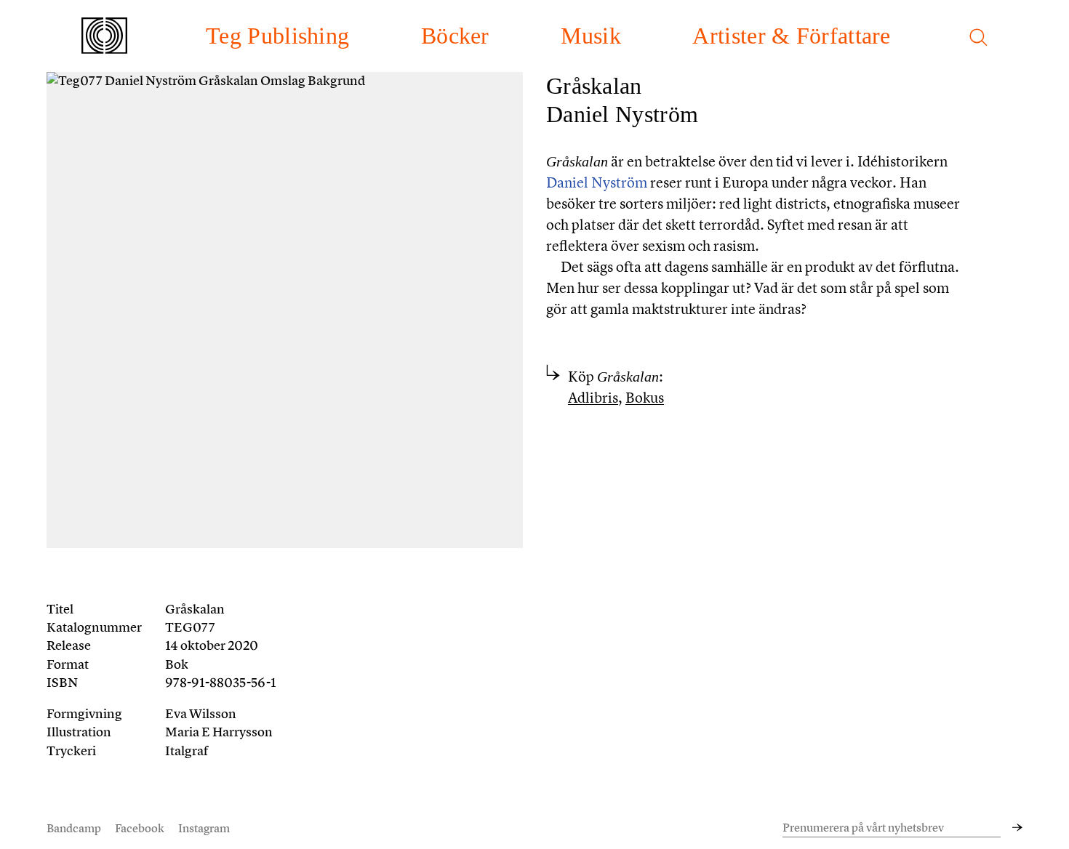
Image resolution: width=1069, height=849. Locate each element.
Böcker (455, 36)
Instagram (204, 828)
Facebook (139, 828)
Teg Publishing (277, 36)
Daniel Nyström (622, 114)
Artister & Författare (791, 36)
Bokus (644, 398)
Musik (591, 36)
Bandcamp (74, 828)
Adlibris (593, 398)
